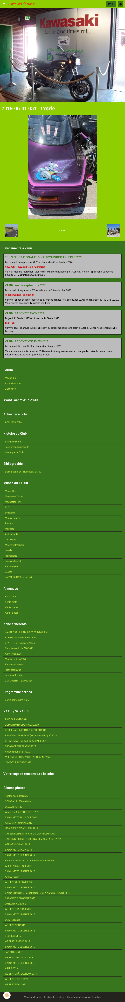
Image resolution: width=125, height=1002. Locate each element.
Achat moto (11, 596)
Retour (62, 230)
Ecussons (10, 512)
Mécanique (10, 378)
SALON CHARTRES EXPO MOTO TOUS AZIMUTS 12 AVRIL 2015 (37, 893)
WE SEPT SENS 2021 (15, 984)
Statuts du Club (13, 441)
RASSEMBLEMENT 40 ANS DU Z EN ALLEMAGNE (30, 833)
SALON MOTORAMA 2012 (18, 850)
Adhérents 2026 (13, 653)
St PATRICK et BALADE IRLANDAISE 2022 (26, 741)
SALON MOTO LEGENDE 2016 (20, 930)
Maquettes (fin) (13, 502)
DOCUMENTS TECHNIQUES (19, 680)
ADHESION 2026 (13, 422)
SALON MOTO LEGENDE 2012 (20, 855)
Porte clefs (10, 539)
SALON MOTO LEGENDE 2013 (20, 871)
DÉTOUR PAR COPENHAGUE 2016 (22, 724)
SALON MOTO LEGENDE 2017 (20, 947)
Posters (9, 523)
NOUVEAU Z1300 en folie (18, 801)
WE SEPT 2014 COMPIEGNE (19, 882)
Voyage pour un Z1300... (17, 751)
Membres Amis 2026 (16, 659)
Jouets (8, 572)
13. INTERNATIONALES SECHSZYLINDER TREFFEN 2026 (43, 257)
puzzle (8, 550)
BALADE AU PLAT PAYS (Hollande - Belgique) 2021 (31, 735)
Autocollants (11, 534)
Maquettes (10, 491)
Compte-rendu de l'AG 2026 (19, 648)
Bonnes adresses (14, 664)
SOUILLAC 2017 (13, 936)
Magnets (9, 529)
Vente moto (11, 602)
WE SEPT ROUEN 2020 (16, 979)
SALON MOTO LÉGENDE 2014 (20, 887)
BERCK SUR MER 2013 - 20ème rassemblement (29, 860)
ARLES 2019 (11, 968)
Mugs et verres (12, 518)
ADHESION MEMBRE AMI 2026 (20, 637)
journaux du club (13, 675)
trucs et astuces (13, 383)
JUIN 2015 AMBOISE (15, 903)
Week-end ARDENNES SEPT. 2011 (22, 812)
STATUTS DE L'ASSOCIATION (20, 643)
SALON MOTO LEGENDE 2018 (20, 963)
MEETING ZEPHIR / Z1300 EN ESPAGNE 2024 (28, 757)
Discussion (10, 388)
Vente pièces (11, 607)
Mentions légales (33, 997)
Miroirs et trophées (14, 545)
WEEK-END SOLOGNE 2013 (18, 866)
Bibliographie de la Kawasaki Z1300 (23, 471)
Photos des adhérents (16, 796)
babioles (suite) (13, 561)
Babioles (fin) (12, 566)
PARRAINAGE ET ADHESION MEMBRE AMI (26, 632)
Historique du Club (14, 452)
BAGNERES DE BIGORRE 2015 (20, 898)
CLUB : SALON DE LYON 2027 (24, 313)
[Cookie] (7, 995)
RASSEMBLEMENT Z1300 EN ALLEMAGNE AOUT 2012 (33, 839)
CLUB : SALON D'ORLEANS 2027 (26, 341)
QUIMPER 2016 (13, 920)
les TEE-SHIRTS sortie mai (18, 577)
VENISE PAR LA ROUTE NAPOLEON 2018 (25, 730)
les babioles (11, 555)
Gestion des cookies (54, 997)
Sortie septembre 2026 (17, 700)
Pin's (7, 507)
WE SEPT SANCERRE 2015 (18, 909)
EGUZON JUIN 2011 (15, 806)
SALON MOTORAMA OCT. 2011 (21, 817)
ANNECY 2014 (12, 876)
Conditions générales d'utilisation (84, 997)
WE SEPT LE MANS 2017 (17, 941)
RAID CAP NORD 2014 (16, 719)
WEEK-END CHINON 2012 (17, 844)
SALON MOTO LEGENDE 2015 (20, 914)
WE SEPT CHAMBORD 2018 (19, 957)
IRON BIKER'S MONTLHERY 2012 (21, 828)
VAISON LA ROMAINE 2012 (18, 823)
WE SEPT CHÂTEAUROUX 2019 (21, 973)
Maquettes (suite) (14, 496)
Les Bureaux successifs (17, 447)
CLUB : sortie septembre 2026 (25, 285)
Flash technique (13, 670)
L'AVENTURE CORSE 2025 (18, 762)
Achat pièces (11, 612)
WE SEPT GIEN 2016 (15, 925)
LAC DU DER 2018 (14, 952)
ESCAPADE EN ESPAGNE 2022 (20, 746)
